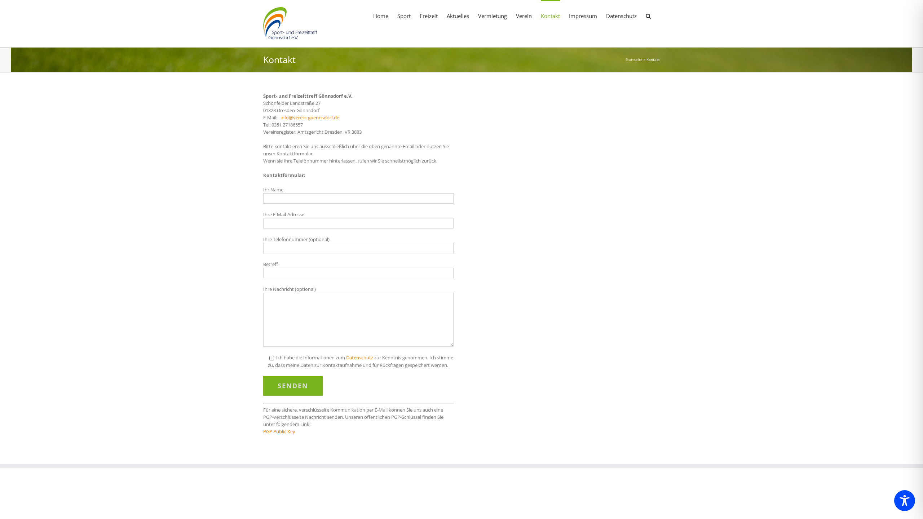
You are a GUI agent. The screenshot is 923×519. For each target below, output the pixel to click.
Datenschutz (359, 357)
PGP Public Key (279, 431)
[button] (648, 15)
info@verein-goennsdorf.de (310, 117)
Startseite (634, 59)
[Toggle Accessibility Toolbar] (904, 500)
